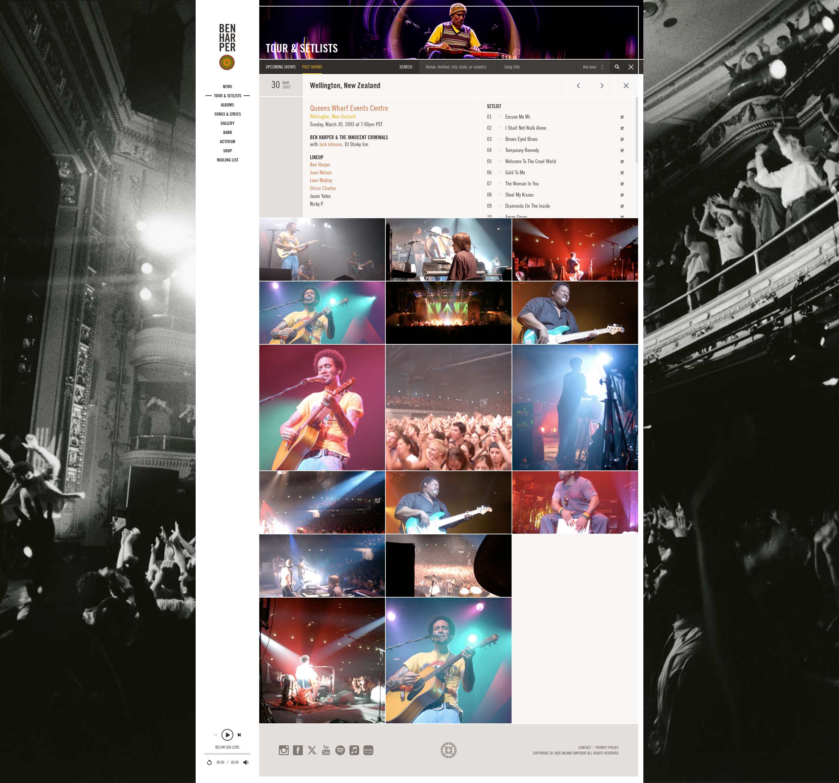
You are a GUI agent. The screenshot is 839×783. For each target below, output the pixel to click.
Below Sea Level (227, 747)
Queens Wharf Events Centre (349, 107)
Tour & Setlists (227, 95)
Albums (227, 104)
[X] (312, 750)
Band (227, 132)
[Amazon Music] (368, 750)
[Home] (227, 47)
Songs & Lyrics (227, 114)
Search (617, 67)
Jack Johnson (330, 144)
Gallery (227, 123)
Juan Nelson (321, 172)
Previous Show (578, 85)
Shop (227, 150)
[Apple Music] (354, 750)
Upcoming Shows (281, 66)
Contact (584, 748)
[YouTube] (326, 750)
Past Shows (312, 66)
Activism (227, 141)
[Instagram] (284, 750)
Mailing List (227, 159)
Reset (631, 67)
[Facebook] (298, 750)
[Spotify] (340, 750)
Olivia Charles (323, 188)
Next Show (602, 85)
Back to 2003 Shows (626, 85)
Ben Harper (320, 164)
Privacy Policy (606, 748)
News (227, 86)
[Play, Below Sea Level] (227, 735)
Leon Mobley (321, 180)
